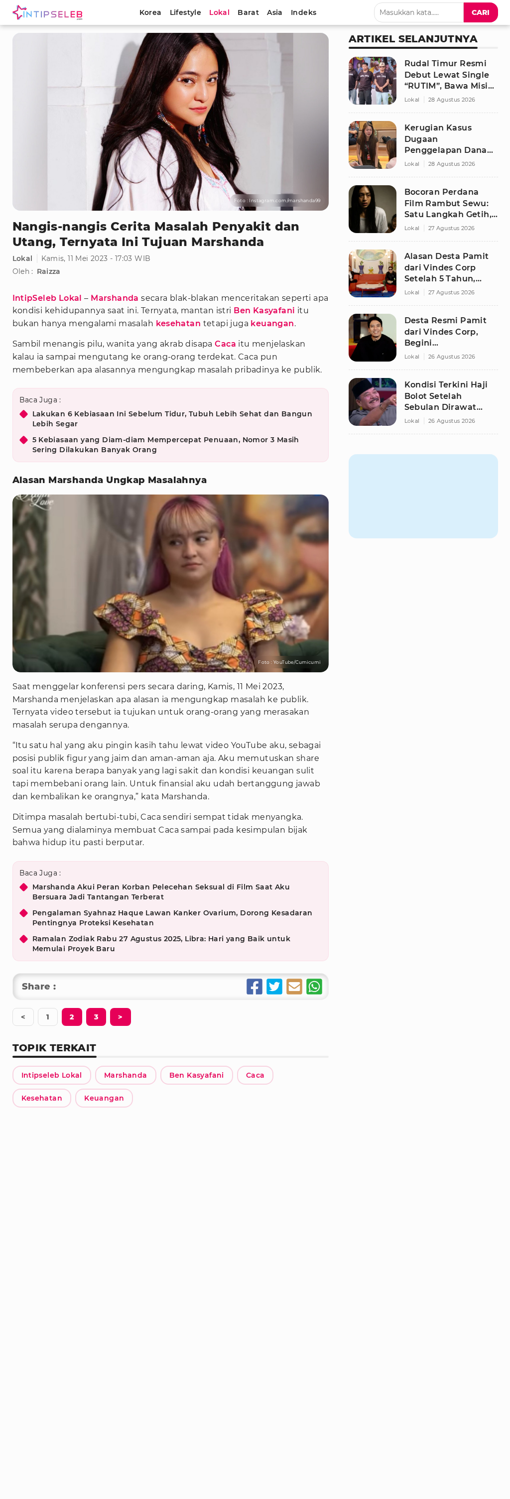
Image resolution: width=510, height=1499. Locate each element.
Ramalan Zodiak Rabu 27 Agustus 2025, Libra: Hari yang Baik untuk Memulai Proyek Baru (161, 943)
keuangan (272, 323)
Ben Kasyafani (264, 310)
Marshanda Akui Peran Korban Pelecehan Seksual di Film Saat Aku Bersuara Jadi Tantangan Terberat (161, 891)
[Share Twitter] (274, 987)
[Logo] (49, 12)
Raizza (49, 271)
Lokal (22, 258)
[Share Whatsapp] (314, 987)
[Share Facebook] (254, 987)
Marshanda (115, 298)
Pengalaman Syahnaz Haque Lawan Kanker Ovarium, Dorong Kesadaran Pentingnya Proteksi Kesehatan (172, 917)
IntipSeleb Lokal (47, 298)
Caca (225, 344)
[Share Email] (294, 987)
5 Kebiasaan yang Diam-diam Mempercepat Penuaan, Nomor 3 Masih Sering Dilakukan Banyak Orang (165, 444)
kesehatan (178, 323)
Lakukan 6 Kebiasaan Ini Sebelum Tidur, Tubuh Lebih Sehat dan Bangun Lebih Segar (172, 418)
